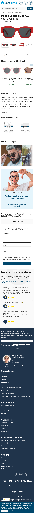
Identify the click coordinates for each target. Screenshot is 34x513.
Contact (3, 469)
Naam (5, 245)
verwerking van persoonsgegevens (21, 344)
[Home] (1, 12)
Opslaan (17, 264)
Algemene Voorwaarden (7, 385)
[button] (5, 45)
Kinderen (9, 12)
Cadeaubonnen (5, 382)
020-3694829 (15, 362)
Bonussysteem (5, 425)
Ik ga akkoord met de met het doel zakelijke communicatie (17, 344)
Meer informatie (25, 509)
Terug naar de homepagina (14, 497)
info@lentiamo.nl (16, 365)
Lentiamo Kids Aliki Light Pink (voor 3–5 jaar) (12, 78)
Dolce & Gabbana (17, 12)
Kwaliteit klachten (6, 411)
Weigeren (13, 511)
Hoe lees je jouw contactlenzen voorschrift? (13, 443)
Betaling (3, 379)
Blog (2, 463)
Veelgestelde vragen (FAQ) (8, 405)
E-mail (5, 251)
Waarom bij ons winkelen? (8, 466)
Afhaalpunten (5, 390)
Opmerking (6, 233)
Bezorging (4, 376)
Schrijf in (17, 348)
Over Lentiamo (5, 458)
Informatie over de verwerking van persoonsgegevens (15, 396)
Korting (3, 428)
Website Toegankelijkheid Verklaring (11, 388)
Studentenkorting (5, 431)
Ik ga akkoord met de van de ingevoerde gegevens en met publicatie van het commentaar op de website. (16, 259)
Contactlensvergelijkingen (8, 448)
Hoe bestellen (4, 374)
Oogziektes (4, 446)
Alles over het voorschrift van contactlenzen (13, 440)
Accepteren (5, 511)
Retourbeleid (4, 408)
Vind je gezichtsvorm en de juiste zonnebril (17, 205)
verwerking (18, 257)
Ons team (3, 460)
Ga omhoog (23, 497)
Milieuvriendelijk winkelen (8, 393)
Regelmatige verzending (7, 423)
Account (3, 414)
